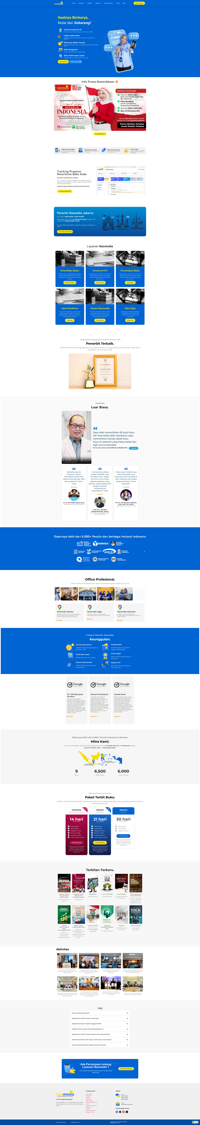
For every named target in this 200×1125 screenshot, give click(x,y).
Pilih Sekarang (76, 842)
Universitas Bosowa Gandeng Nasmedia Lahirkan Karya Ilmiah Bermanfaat (111, 993)
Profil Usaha (89, 1094)
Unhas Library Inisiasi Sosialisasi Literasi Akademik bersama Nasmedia (111, 971)
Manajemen (89, 1095)
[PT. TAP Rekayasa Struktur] (75, 685)
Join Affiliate (100, 320)
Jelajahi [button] (89, 3)
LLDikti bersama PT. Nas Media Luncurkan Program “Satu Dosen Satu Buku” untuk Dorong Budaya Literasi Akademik (89, 994)
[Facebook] (117, 1112)
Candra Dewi (120, 694)
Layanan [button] (80, 3)
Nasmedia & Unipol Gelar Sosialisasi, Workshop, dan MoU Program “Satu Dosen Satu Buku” (67, 995)
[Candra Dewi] (122, 685)
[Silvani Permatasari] (98, 685)
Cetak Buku (130, 282)
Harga (87, 1104)
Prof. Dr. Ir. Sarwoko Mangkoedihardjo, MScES (100, 510)
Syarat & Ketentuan (91, 1110)
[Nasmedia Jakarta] (59, 607)
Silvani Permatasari (99, 694)
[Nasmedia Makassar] (120, 607)
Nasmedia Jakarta (65, 612)
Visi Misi (88, 1097)
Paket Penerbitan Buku (91, 1102)
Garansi (88, 1108)
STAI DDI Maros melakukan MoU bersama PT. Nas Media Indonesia (133, 994)
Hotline (123, 1094)
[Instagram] (120, 1112)
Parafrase (69, 320)
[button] (56, 552)
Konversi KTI (100, 282)
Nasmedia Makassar (126, 612)
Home (74, 3)
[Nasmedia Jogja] (89, 607)
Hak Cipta (88, 1107)
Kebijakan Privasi (90, 1112)
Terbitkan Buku (69, 282)
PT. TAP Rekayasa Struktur (75, 695)
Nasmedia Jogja (94, 612)
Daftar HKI (130, 320)
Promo (118, 3)
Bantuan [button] (98, 3)
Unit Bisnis (88, 1099)
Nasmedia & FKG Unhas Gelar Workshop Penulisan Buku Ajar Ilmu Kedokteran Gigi (89, 972)
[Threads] (127, 1112)
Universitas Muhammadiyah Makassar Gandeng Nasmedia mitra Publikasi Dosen (67, 971)
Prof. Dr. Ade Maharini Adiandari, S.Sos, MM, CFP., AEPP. (126, 503)
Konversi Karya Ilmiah (91, 1105)
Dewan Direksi (89, 1100)
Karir (124, 3)
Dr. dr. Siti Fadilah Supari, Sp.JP (74, 502)
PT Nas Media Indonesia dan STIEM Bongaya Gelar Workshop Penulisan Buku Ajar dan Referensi (133, 971)
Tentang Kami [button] (108, 3)
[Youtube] (123, 1112)
